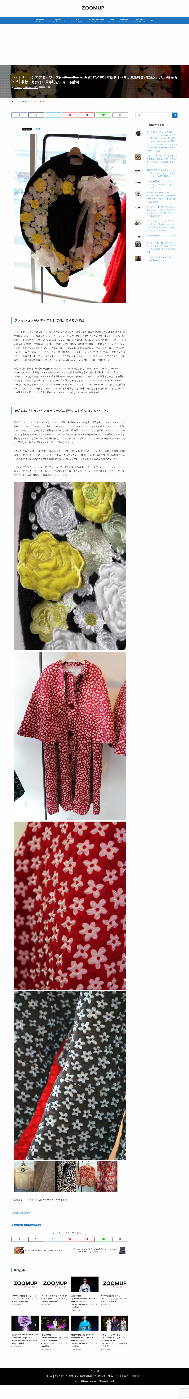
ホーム (49, 1376)
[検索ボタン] (152, 20)
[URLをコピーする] (120, 115)
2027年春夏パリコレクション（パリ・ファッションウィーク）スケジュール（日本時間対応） (161, 173)
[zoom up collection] (94, 8)
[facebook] (91, 1371)
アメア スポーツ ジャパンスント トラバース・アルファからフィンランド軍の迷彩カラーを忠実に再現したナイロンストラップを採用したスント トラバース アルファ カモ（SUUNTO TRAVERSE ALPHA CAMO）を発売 (162, 141)
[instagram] (98, 1371)
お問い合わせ (137, 1376)
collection (18, 87)
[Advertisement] (94, 44)
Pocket (36, 129)
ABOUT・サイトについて (118, 1376)
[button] (19, 115)
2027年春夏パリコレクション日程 (161, 235)
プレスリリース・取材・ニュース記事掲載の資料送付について (80, 1376)
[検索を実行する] (175, 115)
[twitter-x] (94, 1371)
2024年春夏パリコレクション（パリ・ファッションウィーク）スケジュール (161, 184)
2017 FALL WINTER (30, 87)
